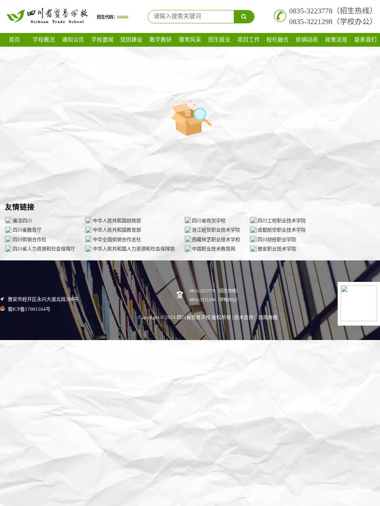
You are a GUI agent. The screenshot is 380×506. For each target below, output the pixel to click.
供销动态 (307, 40)
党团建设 (131, 40)
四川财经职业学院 (277, 239)
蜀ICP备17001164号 (28, 309)
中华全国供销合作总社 (117, 239)
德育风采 (190, 40)
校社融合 (277, 40)
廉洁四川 (22, 220)
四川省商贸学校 (209, 220)
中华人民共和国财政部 (117, 220)
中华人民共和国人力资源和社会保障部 (134, 249)
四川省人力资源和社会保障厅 (44, 249)
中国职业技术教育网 (213, 249)
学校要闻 (102, 40)
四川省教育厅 (27, 230)
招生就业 (219, 40)
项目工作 (249, 40)
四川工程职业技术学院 (282, 220)
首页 (14, 40)
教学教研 (161, 40)
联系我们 (365, 40)
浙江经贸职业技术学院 (216, 230)
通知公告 (73, 40)
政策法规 (336, 40)
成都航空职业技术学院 (282, 230)
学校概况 (44, 40)
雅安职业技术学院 (277, 249)
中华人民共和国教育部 (117, 230)
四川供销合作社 (29, 239)
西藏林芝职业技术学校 (216, 239)
